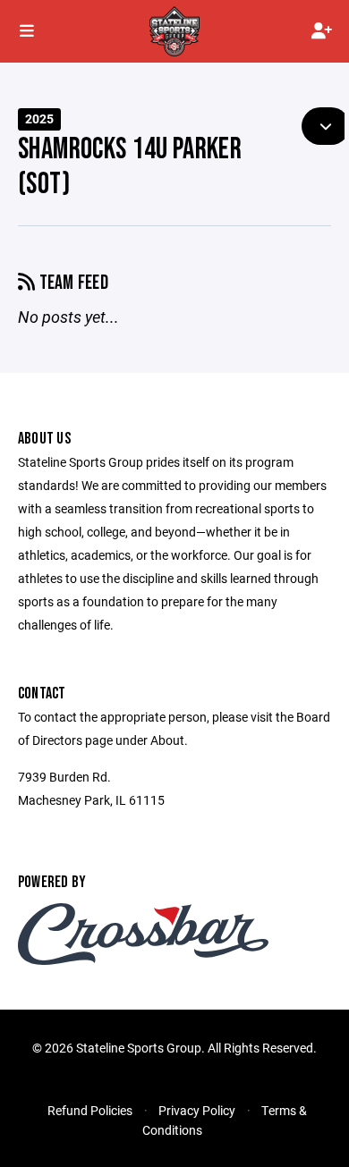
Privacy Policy (196, 1110)
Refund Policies (89, 1110)
